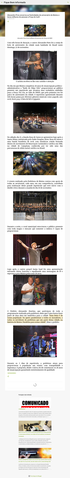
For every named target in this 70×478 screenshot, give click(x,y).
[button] (8, 21)
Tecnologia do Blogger (36, 476)
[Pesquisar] (27, 2)
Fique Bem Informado (15, 2)
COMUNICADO (22, 409)
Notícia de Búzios (12, 373)
